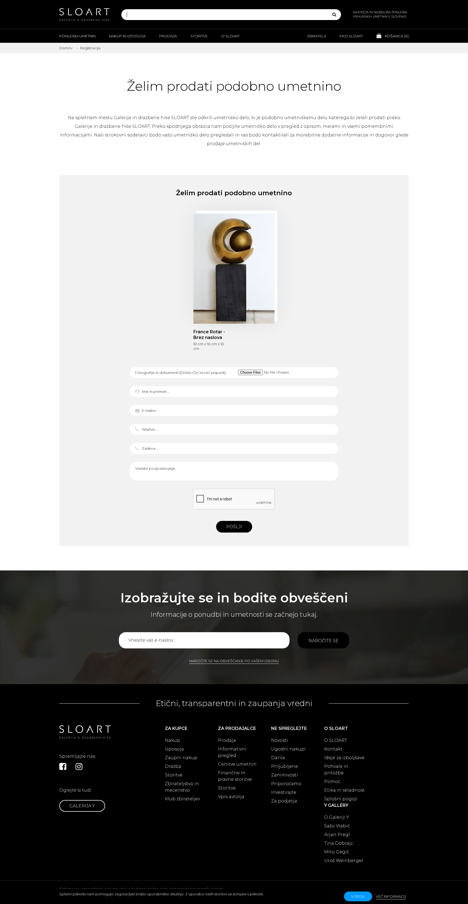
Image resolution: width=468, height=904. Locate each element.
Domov (66, 48)
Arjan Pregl (337, 834)
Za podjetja (284, 801)
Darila (278, 757)
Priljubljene (284, 766)
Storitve (199, 36)
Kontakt (333, 749)
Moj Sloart (351, 36)
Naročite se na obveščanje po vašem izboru (234, 661)
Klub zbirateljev (182, 798)
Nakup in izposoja (127, 36)
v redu (358, 896)
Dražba (173, 766)
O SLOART (335, 740)
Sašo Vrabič (337, 825)
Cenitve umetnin (237, 764)
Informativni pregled (232, 752)
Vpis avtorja (231, 796)
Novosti (279, 740)
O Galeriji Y (336, 817)
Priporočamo (286, 783)
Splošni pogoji (341, 798)
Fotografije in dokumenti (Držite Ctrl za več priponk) (180, 372)
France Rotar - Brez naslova (234, 268)
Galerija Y (82, 805)
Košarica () (396, 36)
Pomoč (332, 781)
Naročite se (323, 640)
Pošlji (234, 526)
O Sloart (230, 36)
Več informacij (391, 896)
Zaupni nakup (181, 757)
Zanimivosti (284, 775)
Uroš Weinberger (343, 860)
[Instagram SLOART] (79, 766)
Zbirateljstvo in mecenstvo (182, 787)
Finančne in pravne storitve (235, 776)
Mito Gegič (336, 851)
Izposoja (174, 749)
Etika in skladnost (344, 790)
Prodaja (168, 36)
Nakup (172, 740)
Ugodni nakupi (288, 749)
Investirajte (283, 792)
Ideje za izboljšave (344, 757)
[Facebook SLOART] (62, 766)
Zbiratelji (316, 36)
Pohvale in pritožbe (336, 769)
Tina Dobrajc (338, 843)
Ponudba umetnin (77, 36)
